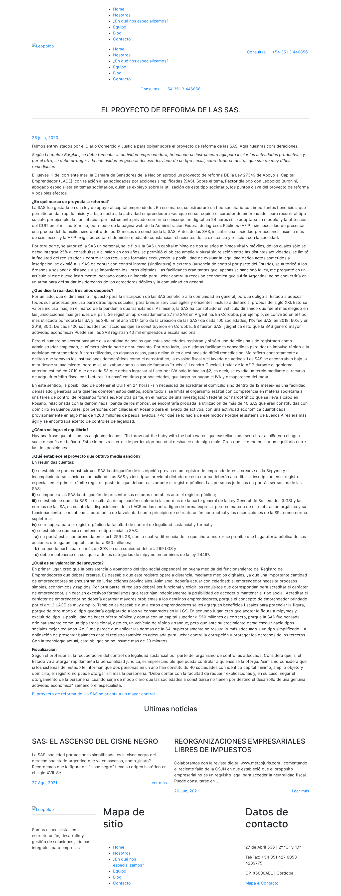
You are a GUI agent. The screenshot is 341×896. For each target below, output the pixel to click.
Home (118, 8)
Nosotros (122, 14)
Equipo (119, 26)
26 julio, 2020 (45, 137)
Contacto (122, 38)
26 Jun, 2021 (186, 790)
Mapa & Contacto (262, 883)
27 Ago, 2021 (44, 782)
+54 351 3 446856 (170, 88)
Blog (117, 32)
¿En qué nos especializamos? (140, 20)
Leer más (158, 782)
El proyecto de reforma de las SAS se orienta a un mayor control (93, 693)
